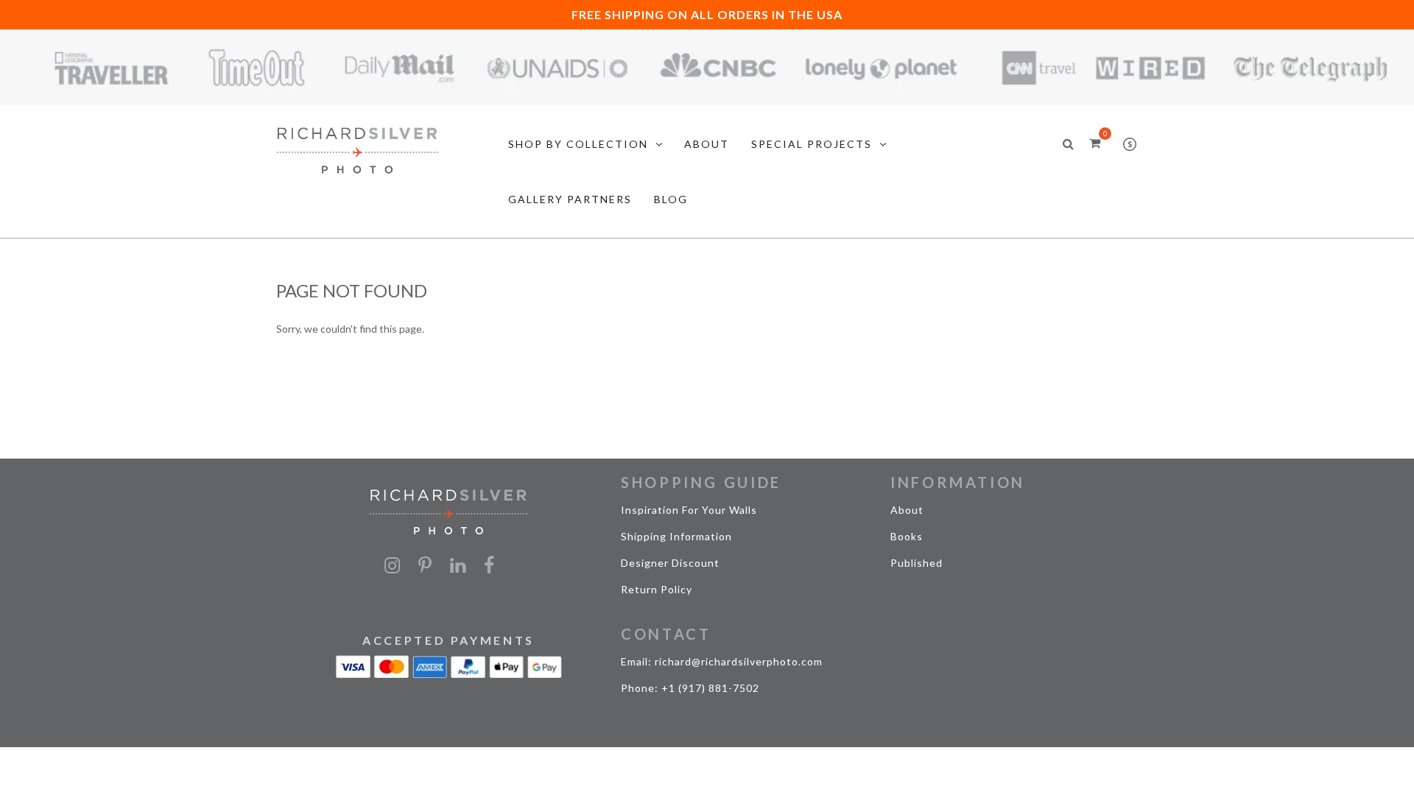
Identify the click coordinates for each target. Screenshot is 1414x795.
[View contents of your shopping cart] (1094, 142)
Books (906, 536)
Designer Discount (670, 562)
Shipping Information (676, 536)
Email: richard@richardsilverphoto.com (722, 661)
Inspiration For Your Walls (689, 510)
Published (916, 562)
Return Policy (656, 589)
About (907, 510)
